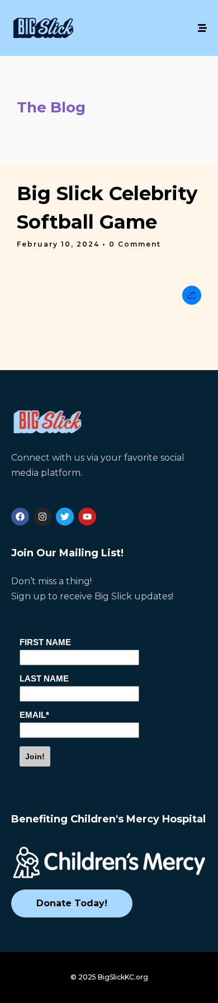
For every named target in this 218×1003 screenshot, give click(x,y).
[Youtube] (87, 517)
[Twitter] (65, 517)
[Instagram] (42, 517)
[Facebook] (20, 517)
